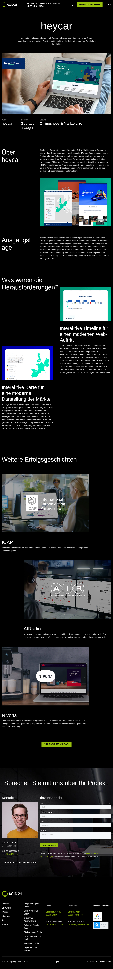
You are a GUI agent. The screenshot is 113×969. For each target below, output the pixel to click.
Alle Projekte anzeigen (56, 744)
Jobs (41, 6)
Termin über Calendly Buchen (20, 863)
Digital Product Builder (30, 949)
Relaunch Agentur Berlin (32, 926)
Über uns (32, 6)
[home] (9, 4)
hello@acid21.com (10, 854)
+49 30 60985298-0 (10, 851)
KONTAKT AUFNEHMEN (89, 5)
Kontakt (5, 924)
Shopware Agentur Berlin (32, 905)
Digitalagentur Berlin (33, 932)
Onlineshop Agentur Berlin (32, 937)
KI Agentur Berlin (31, 943)
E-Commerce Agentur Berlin (30, 919)
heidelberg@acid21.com (78, 924)
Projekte (32, 3)
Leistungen (45, 3)
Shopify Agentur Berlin (31, 912)
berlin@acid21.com (54, 924)
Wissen (56, 3)
